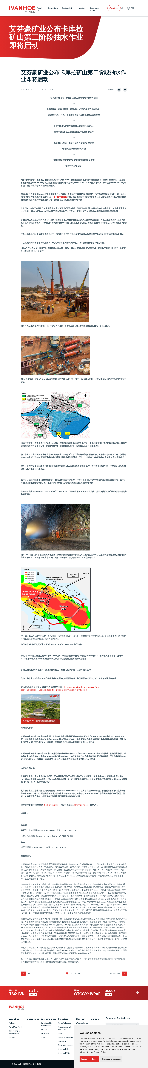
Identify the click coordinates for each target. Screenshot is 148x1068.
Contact (114, 8)
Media (60, 1033)
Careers (95, 1019)
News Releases (64, 1023)
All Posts (76, 973)
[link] (100, 1052)
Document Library (94, 9)
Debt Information (65, 1045)
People (44, 1029)
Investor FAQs (64, 1053)
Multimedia (62, 1041)
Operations (53, 8)
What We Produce (17, 1027)
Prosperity (45, 1033)
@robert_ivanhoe (52, 805)
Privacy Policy (100, 1052)
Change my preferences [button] (111, 1059)
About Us (39, 9)
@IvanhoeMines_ (81, 805)
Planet (43, 1037)
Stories (12, 1037)
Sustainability (67, 8)
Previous (115, 973)
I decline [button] (94, 1059)
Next (30, 973)
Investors (81, 8)
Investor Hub (63, 1049)
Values (12, 1023)
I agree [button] (84, 1059)
